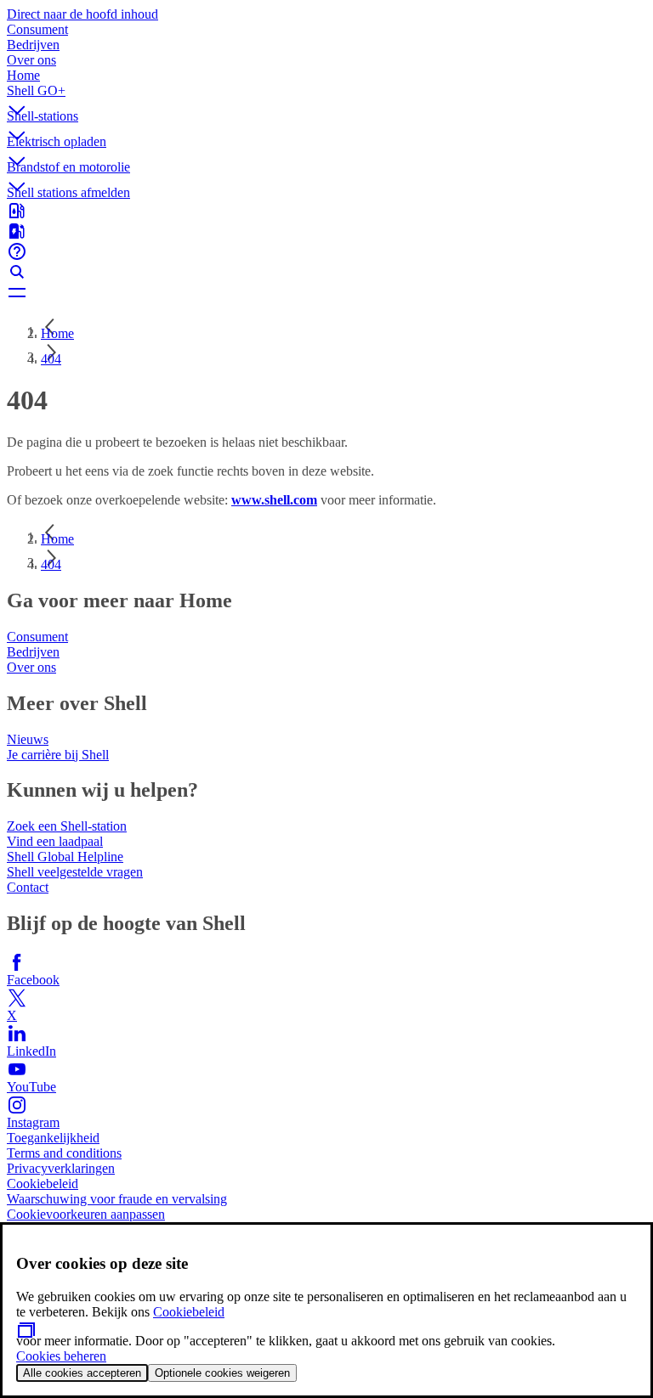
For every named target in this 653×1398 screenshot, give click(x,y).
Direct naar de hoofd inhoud (82, 14)
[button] (326, 96)
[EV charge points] (326, 231)
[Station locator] (326, 210)
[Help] (326, 251)
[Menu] (326, 292)
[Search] (326, 272)
